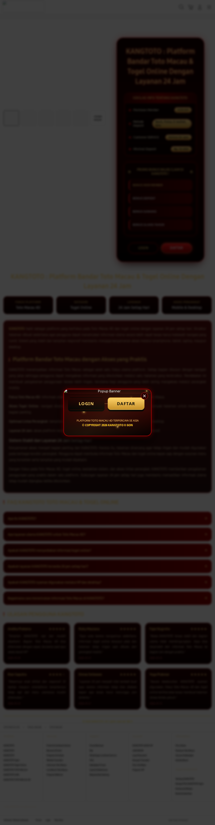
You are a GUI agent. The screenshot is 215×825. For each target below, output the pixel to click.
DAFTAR (126, 403)
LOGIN (86, 403)
